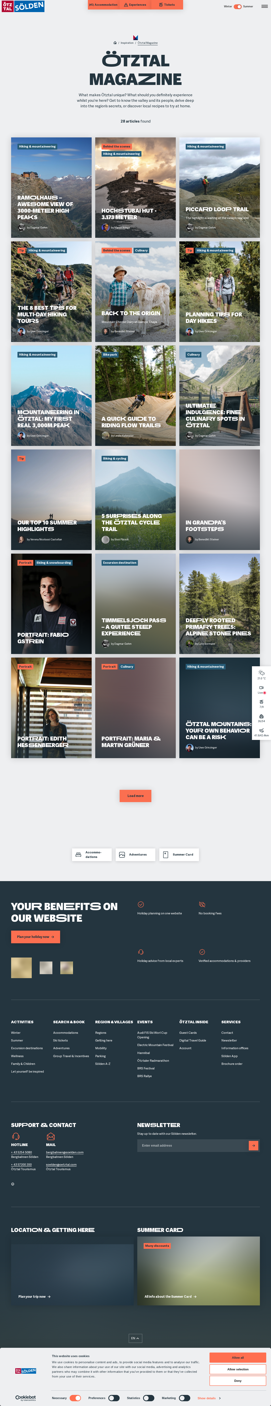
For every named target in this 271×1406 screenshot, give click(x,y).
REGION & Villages (114, 1022)
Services (231, 1022)
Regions (100, 1033)
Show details (207, 1398)
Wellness (17, 1056)
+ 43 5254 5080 (21, 1152)
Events (145, 1022)
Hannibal (143, 1053)
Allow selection (238, 1369)
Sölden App (229, 1056)
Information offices (234, 1048)
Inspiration (127, 43)
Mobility (101, 1048)
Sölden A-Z (103, 1064)
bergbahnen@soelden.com (65, 1152)
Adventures (61, 1048)
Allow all (238, 1357)
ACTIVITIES (22, 1022)
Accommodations (65, 1033)
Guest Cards (188, 1033)
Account (185, 1048)
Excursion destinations (27, 1048)
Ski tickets (60, 1040)
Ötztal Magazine (148, 43)
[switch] (114, 1398)
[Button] (253, 1145)
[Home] (115, 43)
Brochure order (231, 1064)
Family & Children (23, 1064)
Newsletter (229, 1040)
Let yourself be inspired (27, 1072)
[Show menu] (264, 6)
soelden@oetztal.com (61, 1165)
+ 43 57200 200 (21, 1165)
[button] (135, 1338)
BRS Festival (146, 1068)
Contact (227, 1033)
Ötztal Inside (193, 1022)
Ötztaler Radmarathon (153, 1061)
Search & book (69, 1022)
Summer (17, 1040)
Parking (100, 1056)
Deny (237, 1380)
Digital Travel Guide (192, 1040)
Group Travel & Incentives (71, 1056)
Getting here (103, 1040)
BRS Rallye (144, 1076)
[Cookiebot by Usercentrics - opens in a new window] (25, 1398)
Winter (15, 1033)
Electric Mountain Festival (155, 1045)
